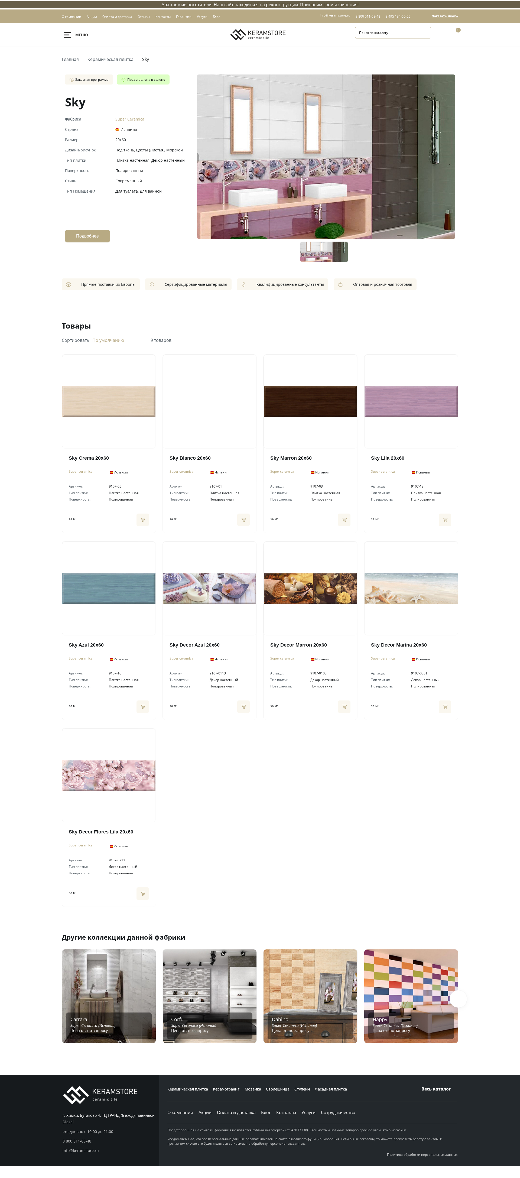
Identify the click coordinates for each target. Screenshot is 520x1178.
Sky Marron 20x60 (291, 458)
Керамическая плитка (110, 59)
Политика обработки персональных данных (422, 1154)
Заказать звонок (445, 16)
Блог (266, 1112)
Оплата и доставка (236, 1112)
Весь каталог (436, 1089)
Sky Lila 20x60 (387, 458)
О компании (180, 1112)
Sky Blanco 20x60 (190, 458)
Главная (70, 59)
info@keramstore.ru (335, 15)
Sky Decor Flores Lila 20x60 (101, 832)
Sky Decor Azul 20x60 (195, 645)
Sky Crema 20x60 (89, 458)
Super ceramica (81, 471)
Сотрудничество (338, 1112)
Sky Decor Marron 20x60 (298, 645)
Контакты (286, 1112)
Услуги (308, 1112)
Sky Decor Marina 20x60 (399, 645)
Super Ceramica (129, 119)
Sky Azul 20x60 (86, 645)
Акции (205, 1112)
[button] (458, 999)
